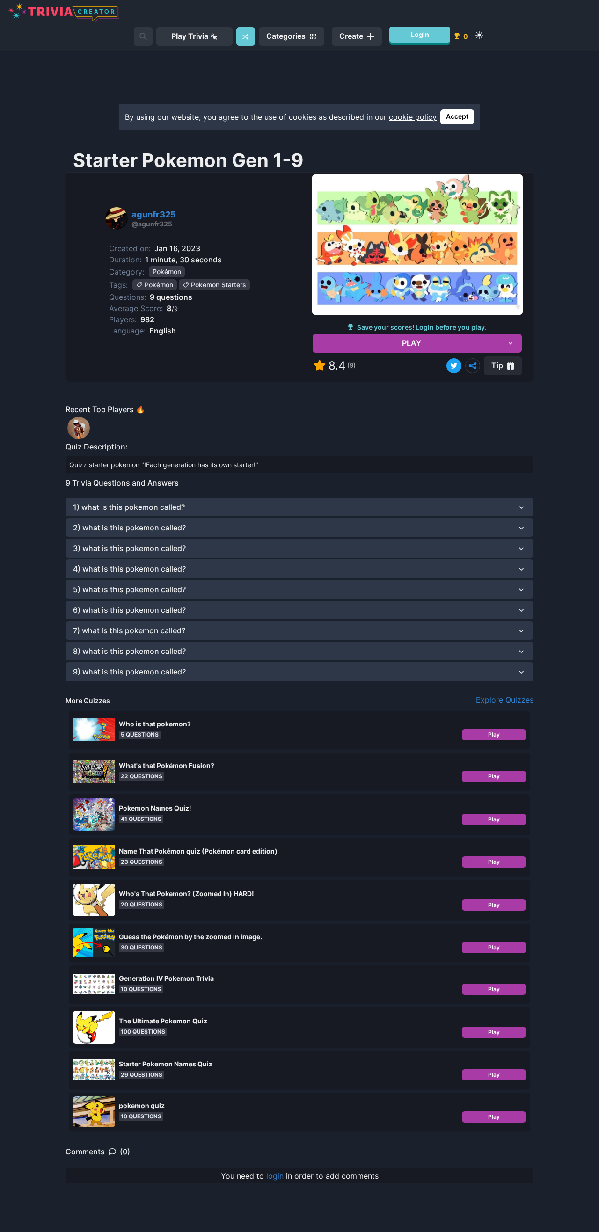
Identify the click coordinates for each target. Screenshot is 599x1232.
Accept (457, 116)
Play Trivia (189, 36)
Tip (497, 365)
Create (351, 36)
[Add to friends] (143, 36)
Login (420, 34)
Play (494, 734)
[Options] (472, 365)
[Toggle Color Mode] (479, 35)
